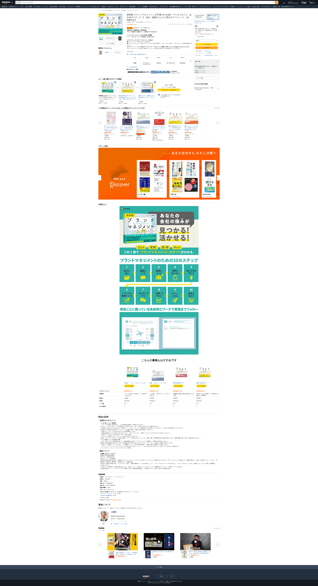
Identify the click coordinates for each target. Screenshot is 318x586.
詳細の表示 (162, 97)
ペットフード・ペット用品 (243, 6)
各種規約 (167, 581)
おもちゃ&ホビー (153, 6)
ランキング (45, 6)
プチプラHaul (36, 6)
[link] (103, 103)
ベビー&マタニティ (266, 6)
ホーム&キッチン (95, 6)
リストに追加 (199, 78)
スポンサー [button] (100, 530)
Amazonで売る (256, 6)
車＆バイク (195, 6)
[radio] (200, 17)
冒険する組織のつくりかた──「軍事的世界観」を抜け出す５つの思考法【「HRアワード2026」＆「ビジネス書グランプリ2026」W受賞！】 (126, 553)
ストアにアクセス (142, 196)
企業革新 (102, 497)
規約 (149, 27)
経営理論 (124, 10)
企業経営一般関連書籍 (106, 495)
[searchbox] (148, 2)
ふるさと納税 (28, 6)
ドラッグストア (164, 6)
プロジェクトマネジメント (133, 10)
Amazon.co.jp (207, 51)
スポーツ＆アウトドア (205, 6)
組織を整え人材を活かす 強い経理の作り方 (163, 552)
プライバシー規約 (147, 581)
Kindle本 (103, 6)
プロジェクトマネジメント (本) (108, 493)
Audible (233, 6)
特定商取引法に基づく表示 (176, 581)
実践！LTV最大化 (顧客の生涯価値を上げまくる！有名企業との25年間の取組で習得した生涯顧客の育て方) (199, 552)
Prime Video (62, 6)
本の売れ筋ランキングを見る (130, 491)
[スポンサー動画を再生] (122, 541)
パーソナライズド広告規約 (158, 581)
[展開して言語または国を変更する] (165, 576)
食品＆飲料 (132, 6)
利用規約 (139, 581)
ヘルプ (21, 6)
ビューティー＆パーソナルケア (221, 6)
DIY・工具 (187, 6)
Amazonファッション (113, 6)
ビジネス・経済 (104, 10)
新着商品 (78, 6)
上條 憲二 (129, 22)
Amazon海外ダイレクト (287, 6)
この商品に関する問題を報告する (137, 54)
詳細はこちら (210, 34)
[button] (4, 6)
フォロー (117, 52)
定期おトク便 (276, 6)
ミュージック (85, 6)
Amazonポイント (13, 6)
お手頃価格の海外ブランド (176, 6)
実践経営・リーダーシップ (115, 10)
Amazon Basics (54, 6)
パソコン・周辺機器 (142, 6)
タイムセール (70, 6)
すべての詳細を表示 (132, 67)
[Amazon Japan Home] (146, 577)
